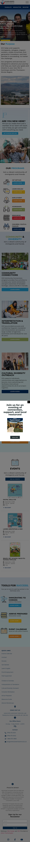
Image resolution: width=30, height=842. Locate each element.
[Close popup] (28, 402)
